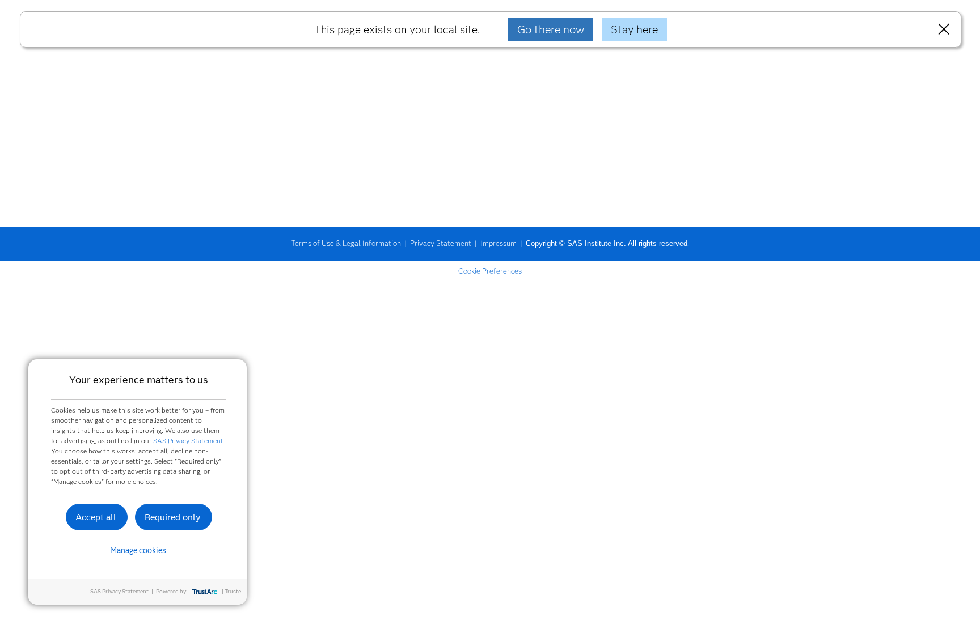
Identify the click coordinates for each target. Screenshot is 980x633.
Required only (173, 517)
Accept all (95, 517)
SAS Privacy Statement (188, 440)
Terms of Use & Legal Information (346, 243)
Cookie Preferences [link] (490, 270)
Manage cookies (138, 550)
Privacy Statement (440, 243)
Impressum (498, 243)
